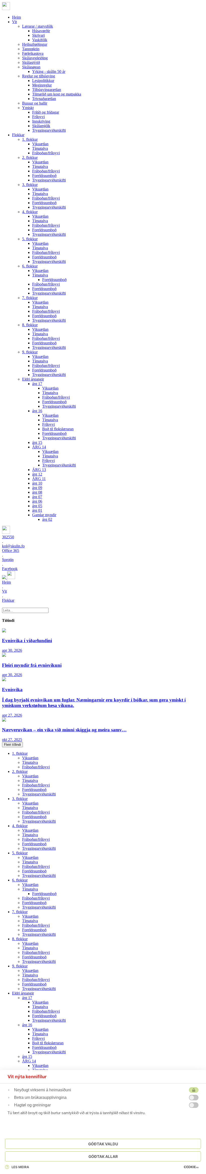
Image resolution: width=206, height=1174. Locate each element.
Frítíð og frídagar (45, 112)
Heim (16, 17)
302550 (8, 537)
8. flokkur (30, 325)
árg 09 (37, 488)
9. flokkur (30, 352)
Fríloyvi (38, 117)
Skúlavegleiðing (35, 58)
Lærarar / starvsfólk (37, 26)
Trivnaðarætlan (44, 99)
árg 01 (37, 510)
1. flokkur (30, 139)
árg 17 (37, 384)
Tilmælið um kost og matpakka (56, 94)
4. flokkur (30, 212)
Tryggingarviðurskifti (49, 130)
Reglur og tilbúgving (38, 76)
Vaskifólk (39, 40)
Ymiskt (28, 108)
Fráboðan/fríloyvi (46, 153)
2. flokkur (30, 157)
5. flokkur (30, 239)
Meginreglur (42, 85)
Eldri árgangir (33, 379)
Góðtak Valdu (103, 1144)
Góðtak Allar (103, 1156)
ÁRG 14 (39, 447)
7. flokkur (30, 298)
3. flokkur (30, 184)
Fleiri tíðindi (12, 744)
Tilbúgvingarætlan (46, 89)
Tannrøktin (30, 49)
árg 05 (37, 506)
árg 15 (37, 442)
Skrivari (38, 35)
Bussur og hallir (34, 103)
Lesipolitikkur (43, 80)
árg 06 (37, 501)
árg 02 (47, 519)
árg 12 (37, 474)
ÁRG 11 (39, 479)
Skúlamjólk (41, 126)
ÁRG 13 (39, 469)
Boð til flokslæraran (58, 429)
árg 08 (37, 492)
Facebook (10, 569)
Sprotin (8, 559)
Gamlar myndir (44, 515)
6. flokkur (30, 266)
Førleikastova (32, 53)
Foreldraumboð (44, 175)
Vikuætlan (40, 144)
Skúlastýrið (31, 62)
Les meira (20, 1167)
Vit (14, 22)
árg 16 (37, 411)
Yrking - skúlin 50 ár (48, 71)
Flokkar (18, 135)
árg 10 (37, 483)
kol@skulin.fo (13, 546)
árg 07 (37, 497)
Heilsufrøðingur (34, 44)
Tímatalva (40, 148)
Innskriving (41, 121)
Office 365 (10, 550)
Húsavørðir (41, 31)
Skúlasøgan (31, 67)
